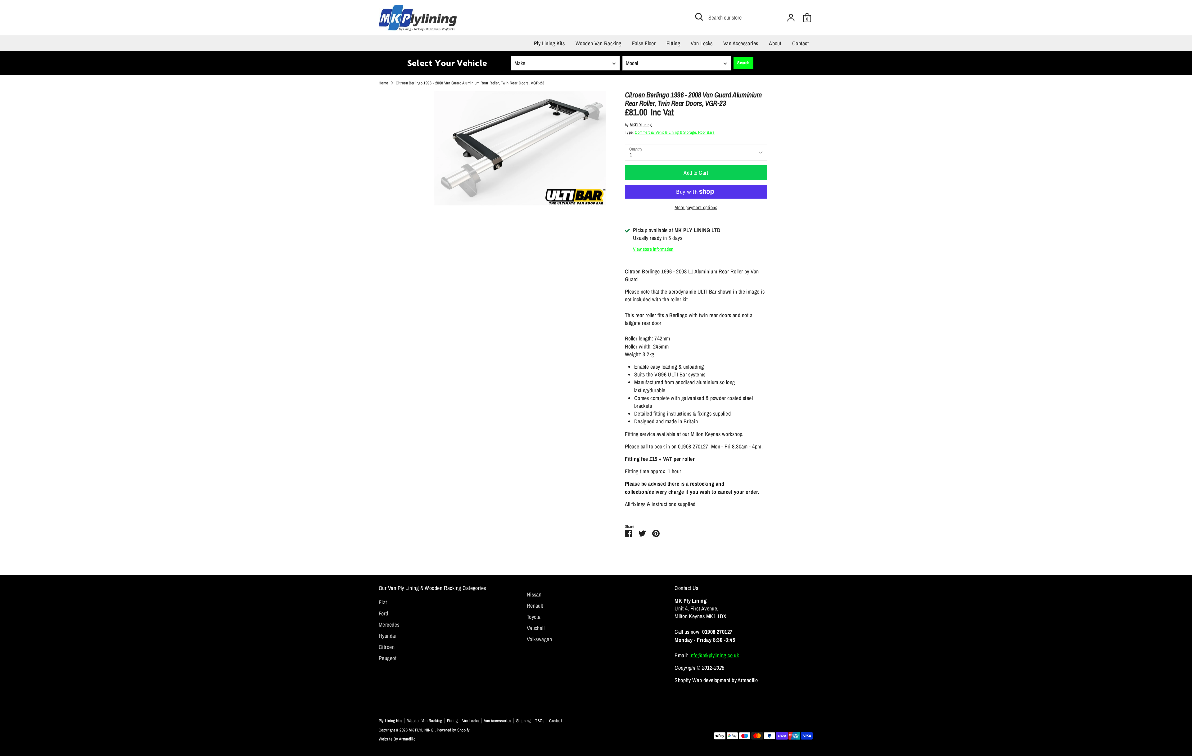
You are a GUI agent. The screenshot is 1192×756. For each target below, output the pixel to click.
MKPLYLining (641, 125)
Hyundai (387, 636)
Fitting (673, 43)
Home (383, 83)
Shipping (523, 720)
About (775, 43)
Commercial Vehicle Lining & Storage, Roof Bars (675, 132)
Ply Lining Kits (549, 43)
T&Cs (539, 720)
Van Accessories (740, 43)
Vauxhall (536, 628)
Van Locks (701, 43)
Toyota (534, 617)
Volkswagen (539, 639)
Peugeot (387, 658)
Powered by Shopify (453, 730)
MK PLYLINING (422, 730)
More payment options (696, 207)
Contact (800, 43)
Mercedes (389, 624)
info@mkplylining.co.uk (714, 655)
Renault (535, 606)
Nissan (534, 594)
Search (743, 62)
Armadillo (407, 739)
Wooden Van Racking (598, 43)
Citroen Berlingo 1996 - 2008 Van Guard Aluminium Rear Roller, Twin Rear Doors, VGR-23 (470, 83)
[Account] (791, 17)
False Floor (644, 43)
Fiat (383, 602)
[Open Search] (699, 17)
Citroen (387, 647)
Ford (383, 613)
